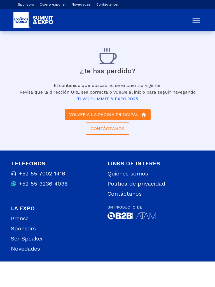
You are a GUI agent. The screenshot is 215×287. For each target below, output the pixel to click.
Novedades (81, 4)
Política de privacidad (136, 183)
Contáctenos (107, 4)
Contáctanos (125, 193)
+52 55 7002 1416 (42, 173)
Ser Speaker (27, 238)
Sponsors (26, 4)
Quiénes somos (128, 173)
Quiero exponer (53, 4)
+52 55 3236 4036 (43, 183)
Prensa (20, 218)
